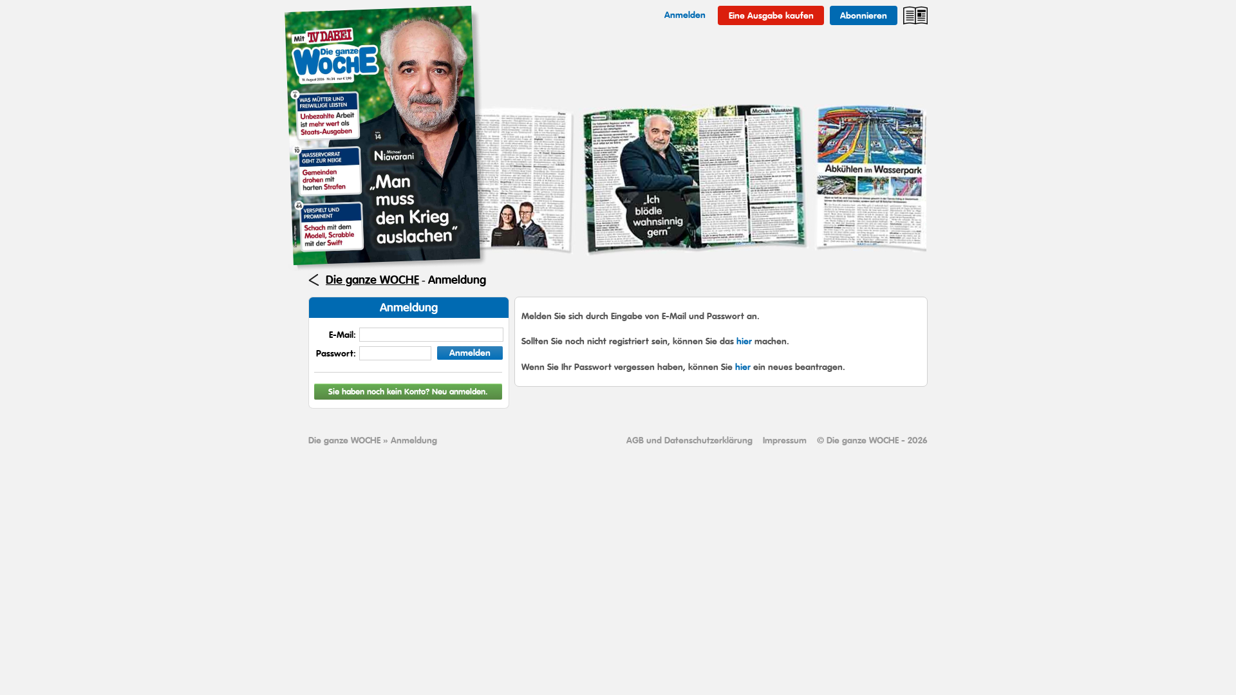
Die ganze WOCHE (372, 280)
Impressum (785, 440)
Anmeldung (457, 280)
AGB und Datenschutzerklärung (689, 440)
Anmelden (470, 352)
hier (744, 341)
